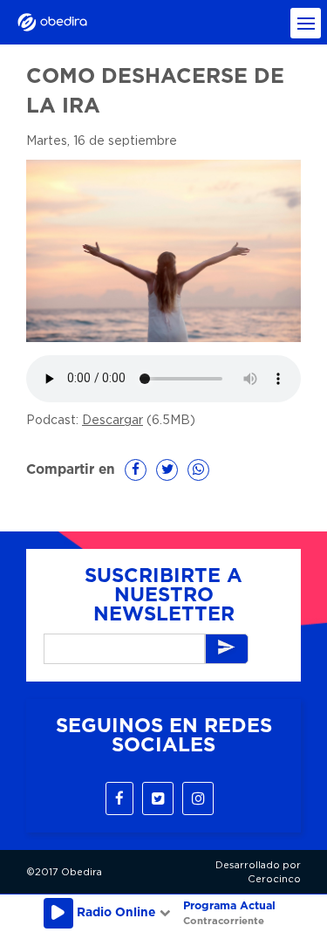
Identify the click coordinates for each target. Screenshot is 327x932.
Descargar (112, 421)
